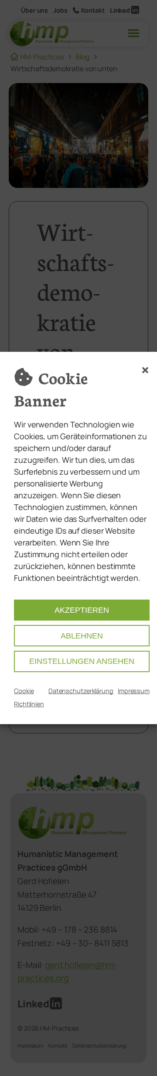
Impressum (134, 691)
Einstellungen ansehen (81, 661)
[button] (145, 370)
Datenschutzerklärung (80, 691)
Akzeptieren (82, 610)
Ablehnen (82, 636)
